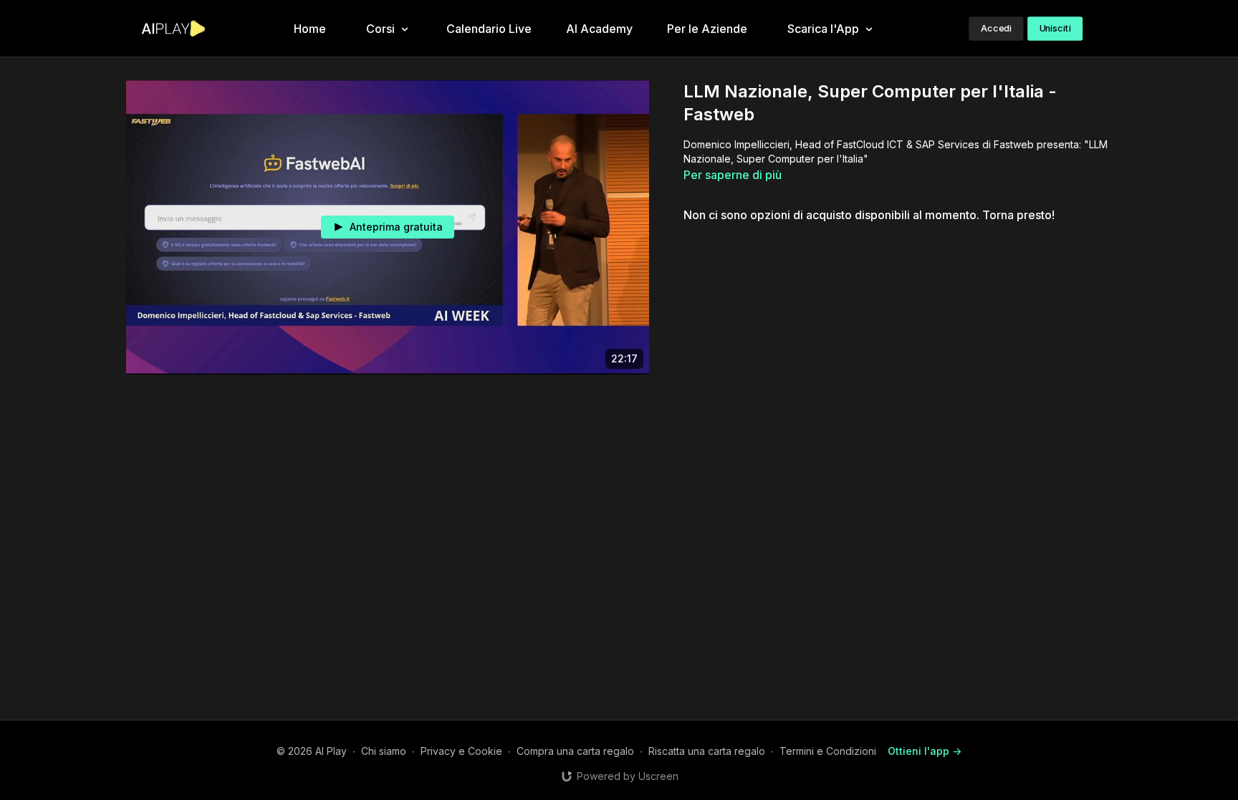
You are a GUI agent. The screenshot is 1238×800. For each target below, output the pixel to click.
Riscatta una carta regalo (706, 751)
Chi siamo (383, 751)
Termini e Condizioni (827, 751)
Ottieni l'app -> (924, 751)
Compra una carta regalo (575, 751)
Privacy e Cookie (461, 751)
